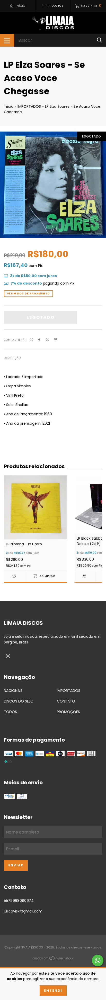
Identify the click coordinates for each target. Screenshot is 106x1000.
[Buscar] (99, 40)
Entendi (53, 990)
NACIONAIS (13, 690)
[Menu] (7, 40)
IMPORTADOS (29, 106)
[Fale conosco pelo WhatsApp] (97, 960)
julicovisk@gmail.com (23, 911)
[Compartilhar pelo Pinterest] (55, 339)
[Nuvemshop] (53, 959)
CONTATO (66, 701)
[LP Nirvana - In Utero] (14, 576)
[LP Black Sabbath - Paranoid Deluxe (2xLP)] (85, 576)
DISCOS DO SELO (18, 701)
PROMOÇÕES (68, 711)
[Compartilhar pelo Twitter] (47, 339)
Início (8, 106)
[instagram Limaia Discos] (8, 656)
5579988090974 (19, 900)
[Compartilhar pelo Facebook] (39, 339)
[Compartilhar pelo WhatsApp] (31, 339)
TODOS (10, 711)
